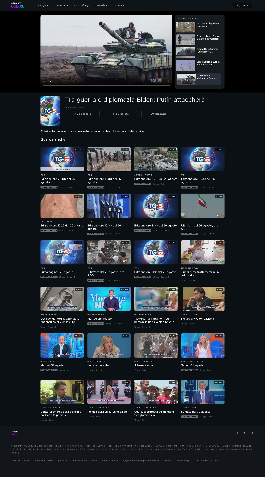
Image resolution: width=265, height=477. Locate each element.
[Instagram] (245, 433)
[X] (252, 433)
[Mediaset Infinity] (18, 5)
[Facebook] (237, 433)
